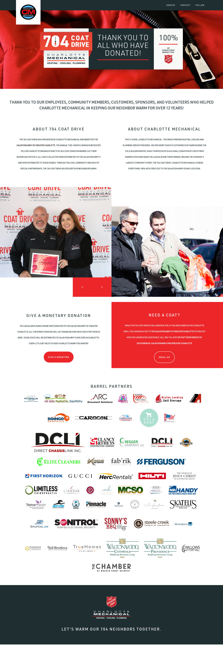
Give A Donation (58, 357)
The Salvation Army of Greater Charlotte (172, 331)
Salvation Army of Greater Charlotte (36, 145)
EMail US (164, 357)
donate (170, 5)
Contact (185, 5)
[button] (82, 287)
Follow (200, 5)
